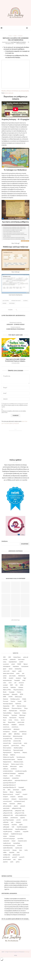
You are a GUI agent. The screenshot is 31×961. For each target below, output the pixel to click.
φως (14, 859)
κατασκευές (6, 799)
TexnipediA (17, 680)
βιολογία (24, 734)
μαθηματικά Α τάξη (16, 808)
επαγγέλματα (6, 778)
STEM (4, 678)
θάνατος (5, 792)
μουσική (25, 820)
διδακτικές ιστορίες (18, 761)
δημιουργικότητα (7, 752)
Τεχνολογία (14, 715)
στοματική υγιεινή (22, 840)
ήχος (4, 722)
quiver (17, 673)
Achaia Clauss (17, 657)
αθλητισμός (6, 724)
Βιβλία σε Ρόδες (7, 689)
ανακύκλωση (15, 727)
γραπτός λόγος (15, 745)
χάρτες (20, 859)
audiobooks (13, 659)
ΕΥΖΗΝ (10, 696)
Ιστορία (19, 701)
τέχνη (20, 850)
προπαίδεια (20, 838)
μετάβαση (5, 817)
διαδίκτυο (12, 754)
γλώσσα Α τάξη (18, 738)
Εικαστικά (5, 699)
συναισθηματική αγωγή (9, 845)
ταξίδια (4, 852)
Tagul (24, 678)
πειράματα (5, 833)
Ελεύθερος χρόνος (15, 699)
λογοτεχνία (12, 803)
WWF (11, 685)
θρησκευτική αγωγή (16, 300)
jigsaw (4, 668)
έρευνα (22, 720)
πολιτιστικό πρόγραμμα (9, 838)
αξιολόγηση (16, 729)
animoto (5, 659)
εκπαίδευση (14, 768)
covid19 (21, 661)
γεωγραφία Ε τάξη (7, 738)
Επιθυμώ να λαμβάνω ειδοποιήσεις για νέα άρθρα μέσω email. (14, 411)
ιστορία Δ (25, 794)
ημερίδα (24, 789)
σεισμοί (13, 840)
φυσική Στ (21, 857)
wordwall (5, 685)
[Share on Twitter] (20, 309)
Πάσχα (26, 708)
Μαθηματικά (6, 708)
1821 (4, 657)
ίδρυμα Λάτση (11, 722)
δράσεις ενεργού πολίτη (17, 764)
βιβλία (10, 734)
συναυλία (19, 845)
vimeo (10, 682)
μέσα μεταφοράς (7, 806)
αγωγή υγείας (21, 722)
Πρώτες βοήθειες (7, 713)
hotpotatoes (16, 666)
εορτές (11, 775)
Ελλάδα (24, 699)
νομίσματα (18, 822)
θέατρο (11, 792)
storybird (11, 678)
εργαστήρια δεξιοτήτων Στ (9, 787)
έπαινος (16, 720)
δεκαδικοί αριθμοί (18, 747)
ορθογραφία (6, 827)
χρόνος (17, 861)
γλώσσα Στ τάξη (17, 743)
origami (14, 671)
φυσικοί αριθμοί (7, 859)
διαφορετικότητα (7, 761)
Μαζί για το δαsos (21, 706)
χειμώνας (5, 861)
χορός (11, 861)
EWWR (19, 664)
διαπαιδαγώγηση (21, 757)
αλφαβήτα (13, 724)
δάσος (23, 745)
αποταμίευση (6, 731)
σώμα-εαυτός (6, 850)
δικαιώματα (6, 764)
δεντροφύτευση (7, 750)
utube (4, 682)
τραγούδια (11, 852)
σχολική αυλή (18, 847)
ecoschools (6, 664)
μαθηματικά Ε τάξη (19, 813)
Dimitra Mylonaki (8, 93)
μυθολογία (5, 822)
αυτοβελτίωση (22, 731)
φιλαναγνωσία (16, 854)
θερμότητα (18, 792)
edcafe (13, 664)
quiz (23, 673)
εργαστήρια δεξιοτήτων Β (9, 782)
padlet (19, 671)
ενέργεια (5, 775)
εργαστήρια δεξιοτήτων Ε (9, 785)
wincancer (21, 682)
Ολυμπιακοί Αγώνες (17, 708)
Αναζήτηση (5, 541)
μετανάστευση (14, 817)
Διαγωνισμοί (6, 694)
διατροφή (20, 759)
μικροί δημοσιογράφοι (8, 820)
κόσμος (4, 303)
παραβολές (17, 831)
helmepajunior (6, 666)
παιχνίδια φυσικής (7, 831)
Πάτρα (4, 710)
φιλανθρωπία (6, 857)
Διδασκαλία (14, 694)
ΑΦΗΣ (21, 685)
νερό (12, 822)
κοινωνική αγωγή (7, 801)
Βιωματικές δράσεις (18, 689)
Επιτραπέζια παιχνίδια (15, 563)
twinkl (23, 680)
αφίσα (4, 734)
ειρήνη (20, 766)
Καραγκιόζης (6, 706)
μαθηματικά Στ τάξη (8, 815)
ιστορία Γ (17, 794)
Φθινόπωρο (22, 715)
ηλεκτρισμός (16, 789)
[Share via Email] (23, 309)
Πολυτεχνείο (23, 710)
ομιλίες (21, 824)
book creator (21, 659)
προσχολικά (6, 840)
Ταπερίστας (6, 715)
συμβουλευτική (7, 843)
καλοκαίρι (20, 796)
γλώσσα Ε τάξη (7, 743)
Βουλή (4, 692)
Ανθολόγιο (13, 687)
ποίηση (5, 836)
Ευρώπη (13, 701)
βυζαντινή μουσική (17, 736)
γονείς (25, 743)
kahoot (10, 668)
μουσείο (19, 820)
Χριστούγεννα (12, 717)
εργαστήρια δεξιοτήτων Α (21, 780)
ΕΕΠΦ (21, 694)
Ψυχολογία (21, 717)
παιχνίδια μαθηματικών (21, 829)
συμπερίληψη (16, 843)
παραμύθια (25, 831)
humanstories (24, 666)
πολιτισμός (12, 303)
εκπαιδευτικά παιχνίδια (21, 771)
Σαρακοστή (17, 713)
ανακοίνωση (6, 727)
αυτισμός (14, 731)
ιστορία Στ (12, 796)
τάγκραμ (14, 850)
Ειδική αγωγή (18, 696)
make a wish (6, 671)
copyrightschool (13, 661)
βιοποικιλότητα (6, 736)
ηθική (9, 789)
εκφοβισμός (21, 773)
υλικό (18, 852)
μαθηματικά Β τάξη (7, 810)
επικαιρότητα (15, 778)
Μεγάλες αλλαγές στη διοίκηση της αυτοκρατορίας (15, 90)
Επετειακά (5, 701)
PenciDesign (26, 951)
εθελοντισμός (13, 766)
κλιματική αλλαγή (23, 799)
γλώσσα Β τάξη (7, 740)
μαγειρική (22, 806)
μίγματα (16, 806)
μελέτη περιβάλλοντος (20, 815)
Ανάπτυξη (5, 687)
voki (15, 682)
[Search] (29, 28)
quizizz (5, 675)
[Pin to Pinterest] (21, 309)
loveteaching (18, 668)
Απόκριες (20, 687)
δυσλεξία (5, 766)
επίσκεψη (18, 775)
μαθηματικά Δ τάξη (7, 813)
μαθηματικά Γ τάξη (19, 810)
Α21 (16, 685)
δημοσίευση (17, 752)
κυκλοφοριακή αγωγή (19, 801)
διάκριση (25, 752)
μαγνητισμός (6, 808)
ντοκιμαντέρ (6, 824)
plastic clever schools (8, 673)
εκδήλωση (5, 768)
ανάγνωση (21, 724)
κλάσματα (13, 799)
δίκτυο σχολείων (7, 747)
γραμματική (6, 745)
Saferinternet (21, 675)
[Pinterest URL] (6, 587)
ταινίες (26, 850)
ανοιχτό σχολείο (7, 729)
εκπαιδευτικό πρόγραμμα (9, 773)
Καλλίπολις (18, 703)
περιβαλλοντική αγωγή (16, 833)
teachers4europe (7, 680)
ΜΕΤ (13, 706)
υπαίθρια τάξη (6, 854)
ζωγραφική (21, 787)
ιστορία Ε (25, 300)
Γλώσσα (19, 692)
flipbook (26, 664)
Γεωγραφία (11, 692)
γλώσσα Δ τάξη (17, 740)
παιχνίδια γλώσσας (8, 829)
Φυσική (5, 717)
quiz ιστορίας (6, 300)
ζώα (4, 789)
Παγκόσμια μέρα (13, 710)
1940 (9, 657)
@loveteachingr (15, 620)
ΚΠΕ (25, 701)
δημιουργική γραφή (18, 750)
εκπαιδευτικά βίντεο (8, 771)
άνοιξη (10, 720)
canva (4, 661)
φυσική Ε (14, 857)
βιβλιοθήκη (17, 734)
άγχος (4, 720)
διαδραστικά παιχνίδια (8, 757)
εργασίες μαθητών (7, 780)
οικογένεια (14, 824)
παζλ (13, 827)
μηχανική (22, 817)
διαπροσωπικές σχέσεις (9, 759)
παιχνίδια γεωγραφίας (22, 827)
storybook (18, 678)
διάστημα (5, 754)
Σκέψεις (24, 713)
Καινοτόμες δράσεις (8, 703)
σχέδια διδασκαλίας (8, 847)
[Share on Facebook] (18, 309)
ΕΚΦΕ (4, 696)
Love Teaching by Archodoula (18, 42)
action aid (25, 657)
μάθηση (19, 803)
